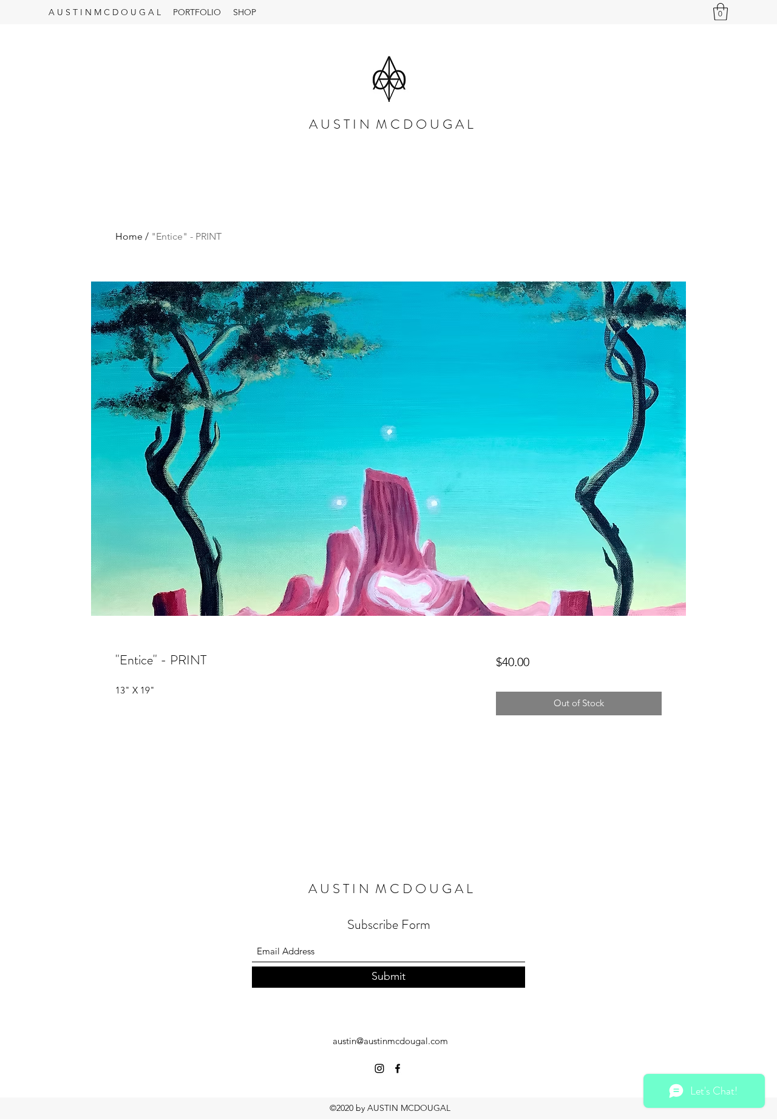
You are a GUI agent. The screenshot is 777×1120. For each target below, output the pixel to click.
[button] (720, 12)
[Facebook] (398, 1068)
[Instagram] (379, 1068)
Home (129, 236)
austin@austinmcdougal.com (390, 1041)
